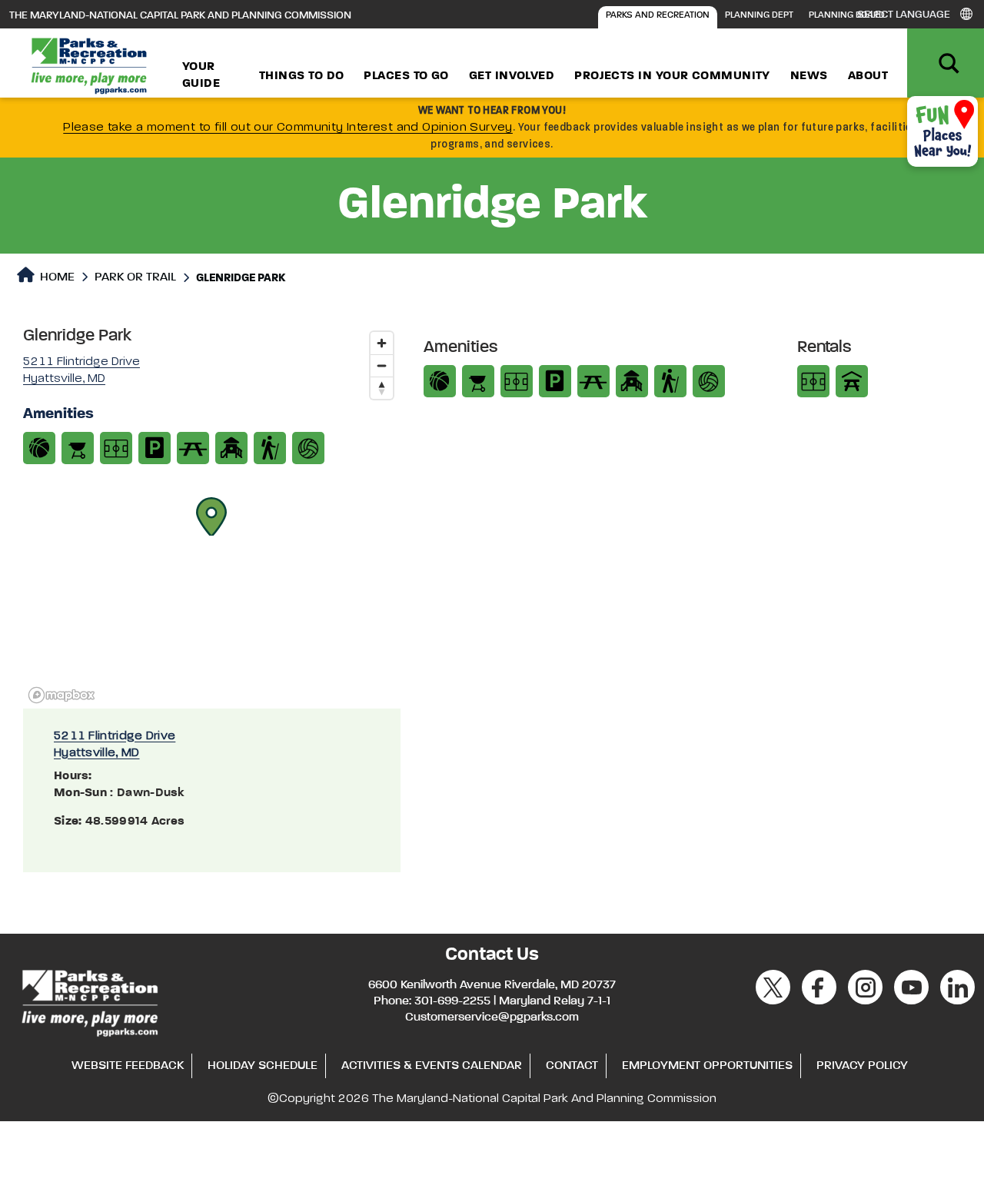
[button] (211, 516)
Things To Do (301, 76)
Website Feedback (127, 1066)
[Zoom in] (382, 343)
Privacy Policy (862, 1066)
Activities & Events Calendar (431, 1066)
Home (56, 277)
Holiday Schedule (262, 1066)
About (868, 76)
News (809, 76)
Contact (572, 1066)
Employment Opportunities (707, 1066)
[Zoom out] (382, 365)
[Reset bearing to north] (382, 388)
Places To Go (406, 76)
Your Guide (201, 75)
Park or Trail (135, 277)
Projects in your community (672, 76)
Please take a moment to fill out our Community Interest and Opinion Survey (288, 127)
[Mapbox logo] (61, 695)
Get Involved (511, 76)
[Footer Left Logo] (88, 1000)
